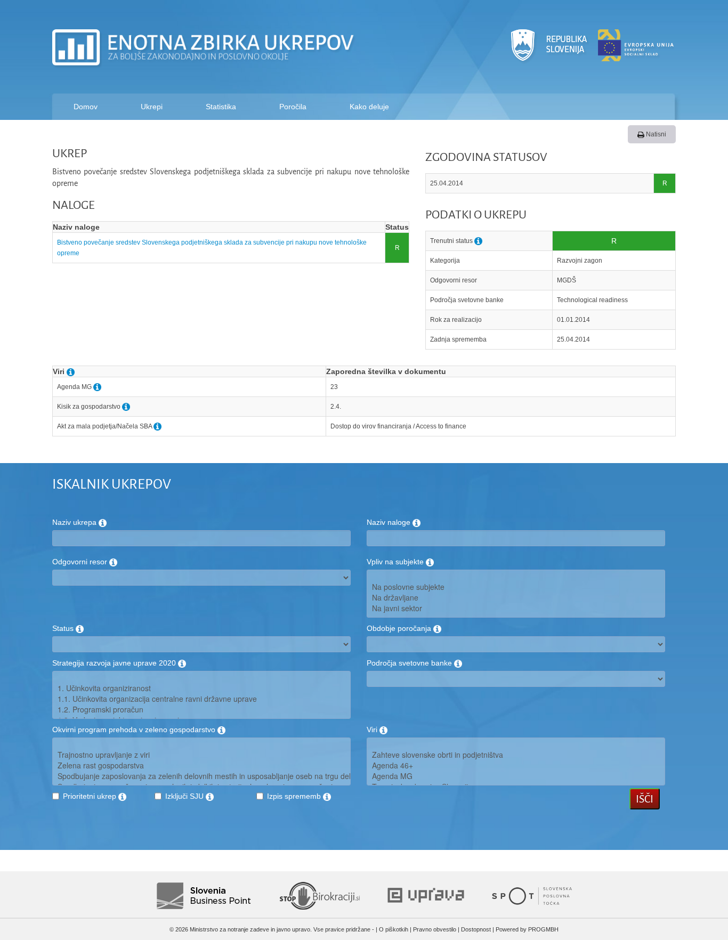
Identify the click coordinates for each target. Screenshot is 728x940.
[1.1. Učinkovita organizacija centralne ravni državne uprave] (201, 698)
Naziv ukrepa (75, 522)
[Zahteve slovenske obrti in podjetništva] (515, 754)
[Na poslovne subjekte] (515, 586)
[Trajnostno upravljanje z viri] (201, 754)
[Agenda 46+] (515, 765)
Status (64, 628)
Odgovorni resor (80, 561)
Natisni (655, 134)
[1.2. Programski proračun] (201, 709)
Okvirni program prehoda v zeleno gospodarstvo (134, 729)
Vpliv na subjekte (396, 561)
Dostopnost (476, 929)
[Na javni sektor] (515, 608)
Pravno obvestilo (434, 929)
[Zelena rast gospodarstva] (201, 765)
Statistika (221, 106)
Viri (373, 729)
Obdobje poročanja (400, 628)
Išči (644, 799)
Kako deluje (369, 106)
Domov (86, 106)
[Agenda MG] (515, 776)
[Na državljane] (515, 597)
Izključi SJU (185, 796)
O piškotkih (393, 929)
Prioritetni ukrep (90, 796)
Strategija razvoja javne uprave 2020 (115, 663)
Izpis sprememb (295, 796)
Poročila (292, 106)
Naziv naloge (389, 522)
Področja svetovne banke (410, 663)
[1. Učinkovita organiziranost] (201, 688)
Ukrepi (152, 106)
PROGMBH (543, 929)
